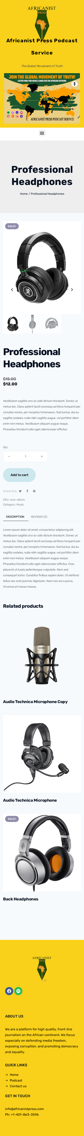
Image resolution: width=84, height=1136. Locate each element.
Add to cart (19, 475)
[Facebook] (9, 991)
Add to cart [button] (35, 686)
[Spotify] (18, 991)
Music (20, 504)
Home (24, 194)
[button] (42, 133)
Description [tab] (15, 517)
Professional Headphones (47, 194)
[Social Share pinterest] (34, 491)
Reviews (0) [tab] (39, 517)
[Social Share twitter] (20, 491)
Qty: (5, 447)
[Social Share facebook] (27, 491)
